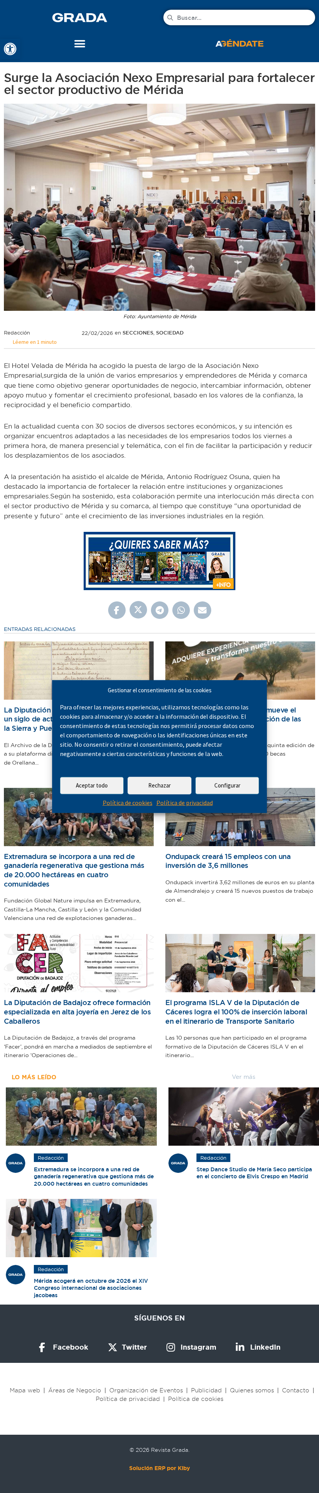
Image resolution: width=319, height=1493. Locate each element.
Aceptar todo (92, 785)
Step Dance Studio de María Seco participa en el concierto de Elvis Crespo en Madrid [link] (254, 1173)
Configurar (227, 785)
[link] (10, 49)
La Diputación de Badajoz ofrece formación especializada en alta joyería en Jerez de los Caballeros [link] (77, 1011)
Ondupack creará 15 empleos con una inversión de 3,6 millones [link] (228, 861)
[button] (80, 43)
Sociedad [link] (170, 332)
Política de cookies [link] (127, 803)
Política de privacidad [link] (184, 803)
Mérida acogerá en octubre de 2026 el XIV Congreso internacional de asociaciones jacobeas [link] (91, 1287)
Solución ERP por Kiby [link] (159, 1468)
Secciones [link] (138, 332)
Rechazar (159, 785)
